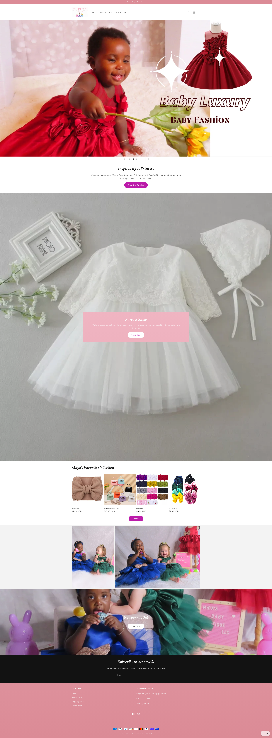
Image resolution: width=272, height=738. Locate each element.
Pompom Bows (140, 508)
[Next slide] (142, 159)
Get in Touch (77, 706)
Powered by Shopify (146, 733)
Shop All (75, 694)
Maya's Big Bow (76, 508)
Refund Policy (77, 698)
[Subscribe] (154, 675)
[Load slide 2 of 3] (133, 159)
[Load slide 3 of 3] (137, 159)
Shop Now (136, 335)
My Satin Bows (173, 508)
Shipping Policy (78, 702)
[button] (115, 12)
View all (136, 518)
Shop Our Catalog (136, 185)
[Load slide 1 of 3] (130, 159)
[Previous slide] (124, 159)
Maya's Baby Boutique (132, 733)
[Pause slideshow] (147, 159)
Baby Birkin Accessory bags (111, 508)
